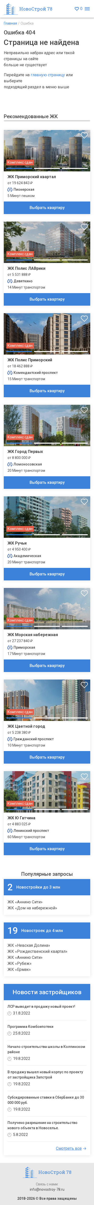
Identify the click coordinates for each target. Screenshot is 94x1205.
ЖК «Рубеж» (20, 963)
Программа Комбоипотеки (30, 1027)
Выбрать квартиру (47, 207)
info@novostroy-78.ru (47, 1189)
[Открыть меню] (87, 9)
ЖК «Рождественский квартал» (37, 951)
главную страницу (48, 75)
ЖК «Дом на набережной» (32, 908)
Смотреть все (69, 1148)
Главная (10, 23)
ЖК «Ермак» (19, 969)
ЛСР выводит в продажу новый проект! (41, 1007)
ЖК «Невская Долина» (29, 945)
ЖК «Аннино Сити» (25, 902)
